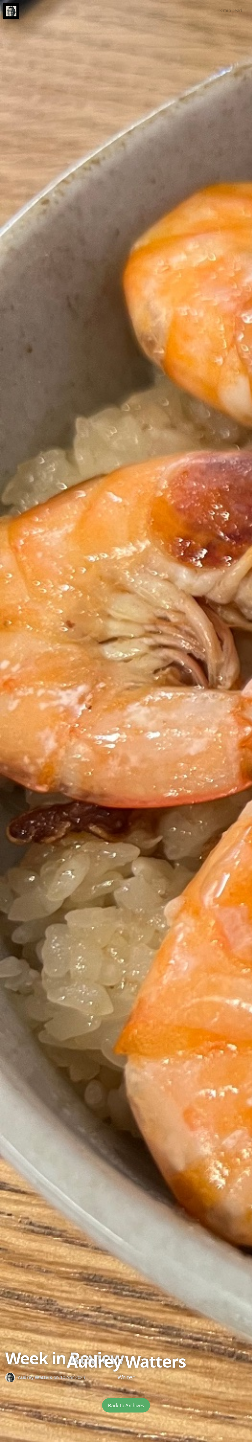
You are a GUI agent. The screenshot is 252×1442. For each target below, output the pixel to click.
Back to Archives (126, 1405)
